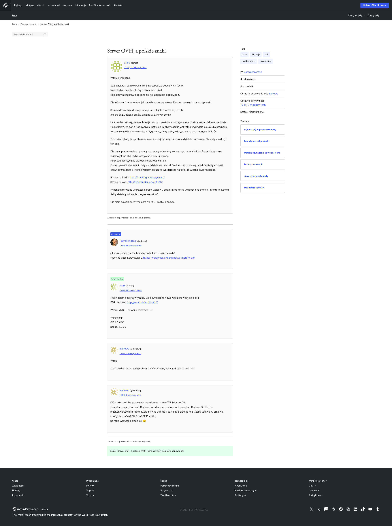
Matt (312, 485)
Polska (44, 509)
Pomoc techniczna (169, 485)
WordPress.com (318, 480)
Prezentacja (92, 480)
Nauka (163, 480)
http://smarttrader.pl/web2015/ (145, 182)
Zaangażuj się (242, 480)
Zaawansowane (28, 24)
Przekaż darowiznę (246, 490)
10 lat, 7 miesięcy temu (130, 353)
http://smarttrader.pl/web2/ (142, 302)
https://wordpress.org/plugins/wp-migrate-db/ (169, 257)
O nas (15, 480)
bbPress (314, 490)
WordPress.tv (168, 495)
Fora (14, 15)
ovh (266, 54)
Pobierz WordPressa (374, 5)
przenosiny (265, 61)
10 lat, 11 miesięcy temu (135, 67)
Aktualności (18, 485)
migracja (256, 54)
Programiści (166, 490)
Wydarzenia (241, 485)
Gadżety (240, 495)
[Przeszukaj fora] (45, 34)
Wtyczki (90, 490)
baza (244, 54)
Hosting (16, 490)
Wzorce (90, 495)
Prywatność (18, 495)
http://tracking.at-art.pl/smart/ (148, 177)
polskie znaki (248, 61)
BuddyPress (316, 495)
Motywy (90, 485)
